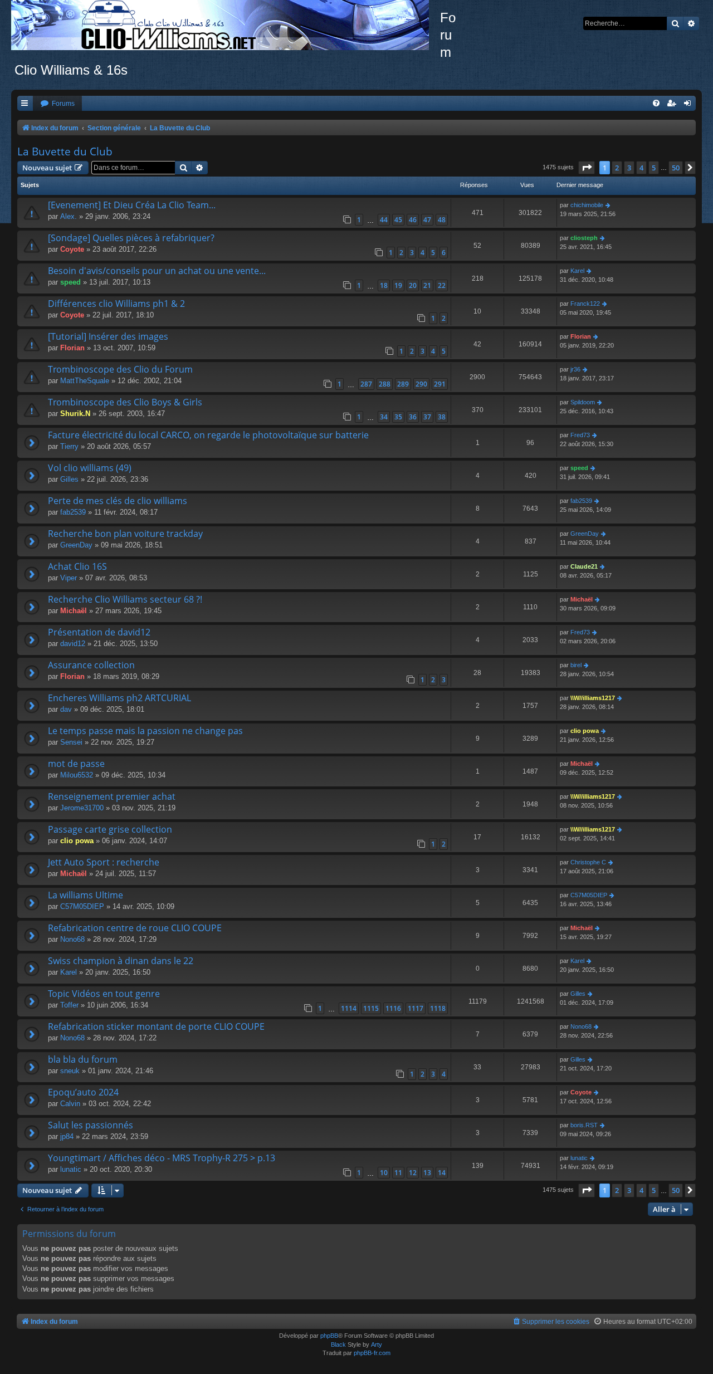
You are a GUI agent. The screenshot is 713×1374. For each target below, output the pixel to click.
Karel (577, 270)
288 (384, 384)
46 (413, 219)
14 (442, 1172)
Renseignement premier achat (111, 796)
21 (427, 285)
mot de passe (76, 763)
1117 (415, 1008)
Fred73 (580, 435)
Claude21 (584, 566)
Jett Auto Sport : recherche (103, 862)
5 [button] (654, 168)
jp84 (67, 1136)
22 (442, 285)
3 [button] (629, 168)
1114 (348, 1008)
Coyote (72, 249)
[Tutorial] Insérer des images (108, 336)
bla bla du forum (83, 1059)
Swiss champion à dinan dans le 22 (120, 961)
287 (366, 384)
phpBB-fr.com (372, 1352)
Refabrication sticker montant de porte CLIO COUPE (156, 1026)
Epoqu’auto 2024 (83, 1092)
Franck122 (585, 303)
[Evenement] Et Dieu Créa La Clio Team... (132, 205)
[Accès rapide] (25, 103)
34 (384, 417)
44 (384, 219)
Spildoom (582, 402)
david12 (72, 643)
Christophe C (588, 862)
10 (384, 1172)
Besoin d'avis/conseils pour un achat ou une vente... (157, 271)
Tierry (69, 446)
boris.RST (584, 1125)
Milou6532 (76, 775)
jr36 (575, 369)
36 (413, 417)
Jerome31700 (82, 808)
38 (442, 417)
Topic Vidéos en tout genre (104, 993)
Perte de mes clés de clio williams (117, 501)
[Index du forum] (225, 25)
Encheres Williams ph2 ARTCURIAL (119, 698)
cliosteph (584, 237)
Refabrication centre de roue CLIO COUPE (135, 928)
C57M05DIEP (82, 906)
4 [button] (641, 168)
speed (70, 282)
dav (66, 709)
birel (576, 665)
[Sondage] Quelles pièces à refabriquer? (131, 238)
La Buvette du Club (65, 151)
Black (338, 1344)
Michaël (73, 611)
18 (384, 285)
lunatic (70, 1169)
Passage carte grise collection (110, 829)
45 (398, 219)
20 (413, 285)
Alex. (68, 216)
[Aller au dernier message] (608, 205)
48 (442, 219)
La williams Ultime (85, 895)
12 (413, 1172)
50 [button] (676, 168)
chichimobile (586, 205)
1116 (393, 1008)
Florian (72, 348)
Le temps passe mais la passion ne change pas (145, 731)
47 (427, 219)
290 (421, 384)
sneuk (70, 1071)
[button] (586, 167)
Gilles (69, 479)
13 (427, 1172)
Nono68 (72, 939)
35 (398, 417)
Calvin (70, 1103)
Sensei (71, 742)
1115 (371, 1008)
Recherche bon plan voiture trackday (125, 533)
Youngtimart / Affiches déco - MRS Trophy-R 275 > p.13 (161, 1158)
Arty (376, 1344)
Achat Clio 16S (77, 566)
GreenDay (76, 545)
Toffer (69, 1005)
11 (398, 1172)
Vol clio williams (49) (89, 468)
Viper (68, 578)
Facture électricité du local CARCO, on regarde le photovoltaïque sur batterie (208, 435)
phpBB (329, 1335)
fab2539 (73, 512)
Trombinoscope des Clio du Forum (120, 369)
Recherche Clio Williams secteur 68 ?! (125, 599)
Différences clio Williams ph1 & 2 (116, 303)
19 (398, 285)
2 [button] (617, 168)
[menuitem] (57, 103)
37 (427, 417)
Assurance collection (91, 665)
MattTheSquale (84, 380)
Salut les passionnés (90, 1125)
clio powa (584, 730)
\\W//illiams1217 (592, 698)
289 (403, 384)
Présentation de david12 (99, 632)
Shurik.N (75, 413)
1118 (438, 1008)
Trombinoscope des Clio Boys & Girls (125, 402)
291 (440, 384)
